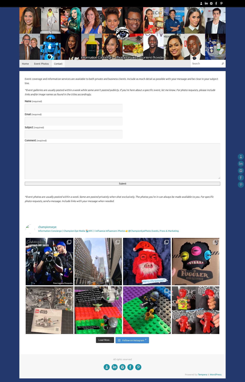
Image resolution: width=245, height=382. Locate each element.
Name (33, 101)
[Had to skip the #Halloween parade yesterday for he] (147, 310)
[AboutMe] (201, 3)
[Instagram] (211, 3)
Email (33, 114)
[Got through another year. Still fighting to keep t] (98, 310)
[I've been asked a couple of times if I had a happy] (49, 310)
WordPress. (216, 374)
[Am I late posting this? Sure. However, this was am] (196, 310)
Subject (34, 127)
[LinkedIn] (206, 3)
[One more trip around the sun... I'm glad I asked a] (49, 261)
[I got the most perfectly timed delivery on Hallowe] (196, 261)
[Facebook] (216, 3)
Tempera (202, 374)
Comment (36, 140)
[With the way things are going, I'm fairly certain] (147, 261)
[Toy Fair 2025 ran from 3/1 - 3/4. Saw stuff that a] (98, 261)
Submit (122, 183)
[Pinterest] (221, 3)
